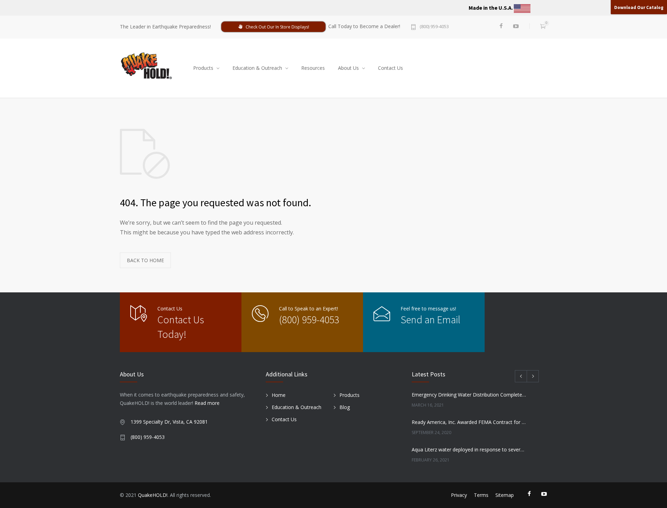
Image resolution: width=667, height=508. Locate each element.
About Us (348, 68)
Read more (207, 403)
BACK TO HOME (145, 260)
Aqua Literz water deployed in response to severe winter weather (469, 449)
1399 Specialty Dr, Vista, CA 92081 (169, 421)
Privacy (459, 495)
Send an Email (430, 319)
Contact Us (390, 68)
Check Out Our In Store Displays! (277, 27)
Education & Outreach (257, 68)
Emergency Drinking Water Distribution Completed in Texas (469, 394)
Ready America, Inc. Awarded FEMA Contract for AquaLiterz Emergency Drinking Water (469, 422)
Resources (313, 68)
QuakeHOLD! (152, 495)
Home (279, 395)
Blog (344, 407)
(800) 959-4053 (434, 27)
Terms (481, 495)
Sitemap (504, 495)
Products (203, 68)
